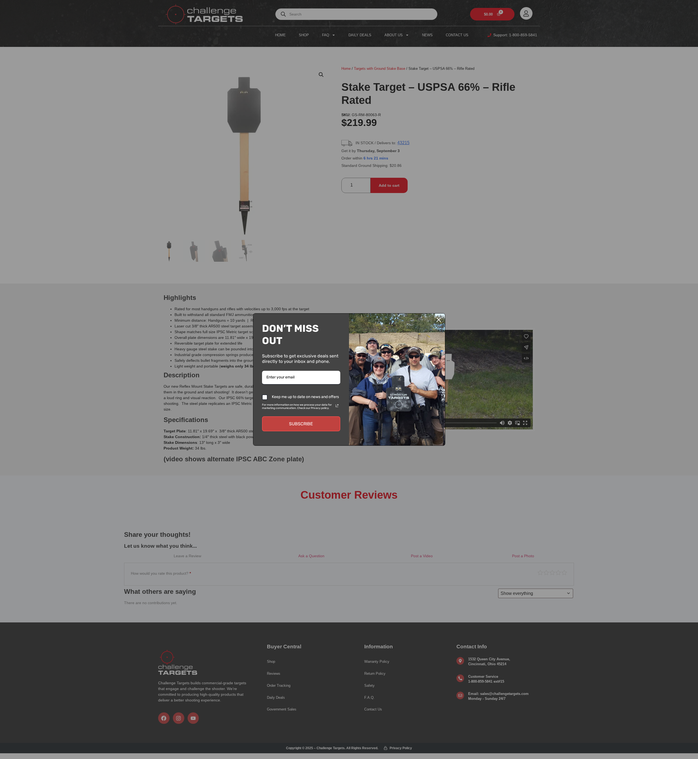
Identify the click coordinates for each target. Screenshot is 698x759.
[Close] (438, 319)
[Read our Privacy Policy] (337, 405)
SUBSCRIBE (301, 423)
